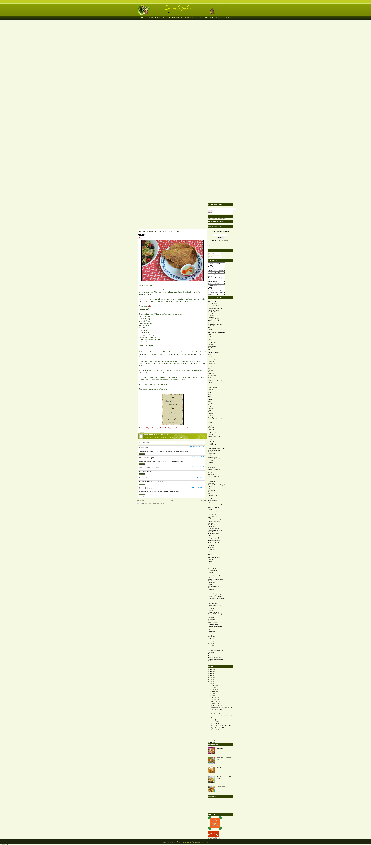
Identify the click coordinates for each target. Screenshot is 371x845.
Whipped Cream (212, 375)
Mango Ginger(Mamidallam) (214, 528)
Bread (209, 334)
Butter (209, 354)
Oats (209, 488)
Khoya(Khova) (211, 366)
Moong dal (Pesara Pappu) (214, 320)
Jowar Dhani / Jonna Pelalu (214, 469)
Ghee (209, 365)
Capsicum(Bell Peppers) (213, 586)
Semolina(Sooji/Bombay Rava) (215, 497)
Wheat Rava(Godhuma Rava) (215, 504)
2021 (211, 740)
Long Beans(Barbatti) (213, 624)
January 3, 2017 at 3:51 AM (197, 477)
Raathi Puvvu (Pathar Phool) (214, 539)
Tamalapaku (186, 6)
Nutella (209, 349)
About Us (219, 17)
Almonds (210, 382)
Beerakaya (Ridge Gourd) (214, 575)
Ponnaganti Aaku (212, 635)
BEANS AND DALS (213, 301)
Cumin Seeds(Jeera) (212, 514)
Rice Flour (210, 443)
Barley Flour (211, 427)
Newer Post (140, 500)
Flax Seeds (210, 523)
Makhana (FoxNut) (212, 392)
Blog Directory (4, 844)
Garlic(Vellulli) (211, 525)
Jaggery (210, 561)
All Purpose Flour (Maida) (214, 424)
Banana (210, 405)
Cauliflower (211, 589)
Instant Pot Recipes (191, 17)
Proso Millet (211, 483)
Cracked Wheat (194, 436)
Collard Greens (211, 600)
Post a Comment (143, 497)
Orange (210, 412)
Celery (209, 591)
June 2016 (213, 695)
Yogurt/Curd (211, 377)
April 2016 (214, 691)
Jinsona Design (185, 842)
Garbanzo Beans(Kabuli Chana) (215, 308)
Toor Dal (210, 327)
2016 (211, 683)
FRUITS (210, 399)
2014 (211, 679)
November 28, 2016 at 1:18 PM (196, 446)
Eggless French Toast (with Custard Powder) (221, 707)
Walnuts (210, 396)
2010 (211, 671)
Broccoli (210, 581)
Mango (209, 410)
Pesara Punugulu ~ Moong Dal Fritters (223, 758)
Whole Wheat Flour (212, 445)
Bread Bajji (213, 720)
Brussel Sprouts (212, 582)
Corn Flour (210, 434)
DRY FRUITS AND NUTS (215, 380)
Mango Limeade (215, 711)
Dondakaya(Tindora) (213, 603)
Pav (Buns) (210, 336)
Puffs (209, 337)
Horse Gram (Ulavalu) (213, 310)
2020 (211, 738)
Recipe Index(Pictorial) (174, 17)
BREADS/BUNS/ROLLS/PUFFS (216, 332)
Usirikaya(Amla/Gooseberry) (215, 419)
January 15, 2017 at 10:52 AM (196, 487)
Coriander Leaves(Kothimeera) (215, 511)
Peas (209, 633)
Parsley (210, 535)
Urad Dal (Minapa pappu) (172, 437)
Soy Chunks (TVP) (212, 549)
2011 (211, 673)
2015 (211, 681)
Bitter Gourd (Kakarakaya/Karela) (216, 579)
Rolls (209, 339)
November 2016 (215, 703)
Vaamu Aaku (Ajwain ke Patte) (215, 657)
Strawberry (210, 417)
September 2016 (215, 699)
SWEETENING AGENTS (214, 557)
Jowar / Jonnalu (211, 467)
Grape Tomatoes (212, 615)
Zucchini (210, 661)
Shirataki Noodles (212, 499)
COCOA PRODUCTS (213, 342)
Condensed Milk (212, 359)
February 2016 (214, 687)
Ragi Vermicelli (211, 490)
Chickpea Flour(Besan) (213, 432)
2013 (211, 677)
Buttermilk (210, 356)
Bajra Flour (210, 426)
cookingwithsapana (146, 467)
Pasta (209, 479)
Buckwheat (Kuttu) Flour (214, 431)
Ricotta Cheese (211, 373)
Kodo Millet (211, 474)
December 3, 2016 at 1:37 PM (196, 457)
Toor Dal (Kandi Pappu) (160, 437)
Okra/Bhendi (211, 628)
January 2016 (214, 685)
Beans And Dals (154, 436)
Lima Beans (211, 315)
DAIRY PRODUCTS (213, 352)
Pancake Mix (211, 438)
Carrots (210, 588)
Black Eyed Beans (212, 303)
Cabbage (210, 584)
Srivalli (142, 477)
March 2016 (214, 689)
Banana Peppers (212, 574)
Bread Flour (211, 429)
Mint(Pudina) (211, 532)
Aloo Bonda (214, 717)
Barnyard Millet (211, 453)
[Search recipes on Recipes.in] (214, 838)
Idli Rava (210, 465)
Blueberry (210, 406)
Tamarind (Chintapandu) (213, 542)
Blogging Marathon (164, 436)
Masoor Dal (211, 317)
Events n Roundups (206, 17)
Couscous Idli (220, 767)
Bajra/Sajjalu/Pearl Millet (214, 450)
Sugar (209, 563)
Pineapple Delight (215, 724)
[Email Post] (181, 437)
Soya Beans (211, 547)
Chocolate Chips (212, 346)
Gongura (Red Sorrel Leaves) (215, 614)
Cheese (209, 358)
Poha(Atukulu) (211, 481)
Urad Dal (210, 329)
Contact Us (228, 17)
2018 (211, 734)
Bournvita (210, 344)
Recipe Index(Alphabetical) (155, 17)
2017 (211, 732)
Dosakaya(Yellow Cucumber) (215, 605)
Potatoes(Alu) (211, 636)
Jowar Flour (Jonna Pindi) (214, 436)
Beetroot (210, 577)
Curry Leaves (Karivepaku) (214, 516)
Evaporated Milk (212, 363)
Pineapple (210, 413)
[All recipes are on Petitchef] (213, 836)
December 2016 (215, 730)
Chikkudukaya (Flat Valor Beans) (216, 595)
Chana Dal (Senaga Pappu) (183, 436)
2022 (211, 742)
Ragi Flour (210, 439)
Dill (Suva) (210, 518)
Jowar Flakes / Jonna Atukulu (215, 471)
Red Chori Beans (212, 326)
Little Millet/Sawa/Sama (213, 476)
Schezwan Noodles (221, 786)
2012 (211, 675)
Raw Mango (211, 643)
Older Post (203, 500)
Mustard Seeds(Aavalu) (213, 533)
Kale (209, 621)
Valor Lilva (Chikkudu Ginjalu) (215, 659)
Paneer (209, 372)
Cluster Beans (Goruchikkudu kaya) (216, 598)
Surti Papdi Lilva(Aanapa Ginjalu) (216, 650)
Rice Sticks (210, 492)
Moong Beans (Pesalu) (213, 319)
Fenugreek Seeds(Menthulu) (214, 521)
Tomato (210, 655)
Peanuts (210, 394)
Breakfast (173, 436)
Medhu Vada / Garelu (216, 722)
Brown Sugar (211, 559)
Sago (209, 493)
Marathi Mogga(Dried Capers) (215, 530)
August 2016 (214, 697)
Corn (209, 601)
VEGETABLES (212, 567)
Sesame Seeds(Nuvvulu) (214, 540)
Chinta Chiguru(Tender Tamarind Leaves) (217, 596)
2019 (211, 736)
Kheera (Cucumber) (212, 622)
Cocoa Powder (211, 348)
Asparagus (210, 572)
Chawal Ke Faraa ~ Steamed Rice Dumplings (224, 777)
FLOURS (210, 422)
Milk (209, 368)
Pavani (141, 447)
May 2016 (213, 693)
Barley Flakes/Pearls (213, 452)
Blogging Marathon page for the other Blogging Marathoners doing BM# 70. (167, 428)
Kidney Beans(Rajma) (213, 313)
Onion (209, 629)
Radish (209, 640)
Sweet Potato (211, 652)
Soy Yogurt (211, 552)
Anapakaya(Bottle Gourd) (214, 568)
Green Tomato (211, 619)
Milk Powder (211, 370)
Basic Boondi (220, 748)
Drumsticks (211, 607)
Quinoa (210, 486)
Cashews (210, 384)
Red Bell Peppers (212, 647)
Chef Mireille (144, 488)
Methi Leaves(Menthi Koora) (215, 626)
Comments (214, 257)
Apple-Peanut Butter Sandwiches (218, 713)
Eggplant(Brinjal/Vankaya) (214, 612)
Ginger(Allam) (211, 526)
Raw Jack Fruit (211, 641)
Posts (212, 253)
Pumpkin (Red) (211, 638)
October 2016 (214, 701)
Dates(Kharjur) (211, 391)
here (150, 306)
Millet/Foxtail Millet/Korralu (214, 478)
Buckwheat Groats (212, 457)
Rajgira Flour (211, 441)
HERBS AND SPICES (213, 507)
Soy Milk (210, 551)
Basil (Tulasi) (211, 509)
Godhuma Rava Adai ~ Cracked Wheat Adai (159, 231)
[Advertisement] (171, 215)
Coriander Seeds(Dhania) (214, 512)
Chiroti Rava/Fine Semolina (214, 459)
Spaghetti (210, 502)
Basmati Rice (211, 455)
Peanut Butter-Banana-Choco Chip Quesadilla (221, 715)
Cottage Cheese (211, 361)
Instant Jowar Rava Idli (216, 705)
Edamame (210, 610)
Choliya (210, 306)
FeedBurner (225, 240)
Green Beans (211, 617)
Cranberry (210, 408)
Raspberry (210, 415)
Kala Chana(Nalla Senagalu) (214, 312)
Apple (209, 401)
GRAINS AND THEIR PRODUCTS (217, 448)
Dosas (200, 436)
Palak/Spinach (211, 631)
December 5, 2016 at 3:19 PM (196, 467)
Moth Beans (211, 322)
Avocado (210, 403)
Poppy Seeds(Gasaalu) (213, 537)
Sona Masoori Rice (212, 500)
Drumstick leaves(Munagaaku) (215, 608)
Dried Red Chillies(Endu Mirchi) (215, 519)
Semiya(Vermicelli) (212, 495)
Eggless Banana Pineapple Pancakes (219, 728)
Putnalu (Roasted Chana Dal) (215, 324)
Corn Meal (210, 460)
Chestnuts (210, 386)
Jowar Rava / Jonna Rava (214, 472)
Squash (210, 648)
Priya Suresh (144, 457)
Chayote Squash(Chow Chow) (215, 593)
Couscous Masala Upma (216, 709)
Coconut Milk (211, 389)
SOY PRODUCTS (212, 545)
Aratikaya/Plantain (212, 570)
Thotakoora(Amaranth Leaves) (215, 654)
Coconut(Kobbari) (212, 387)
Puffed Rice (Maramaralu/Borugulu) (216, 485)
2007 (211, 669)
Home (141, 17)
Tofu (209, 554)
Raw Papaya (211, 645)
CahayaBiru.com (204, 842)
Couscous (210, 462)
